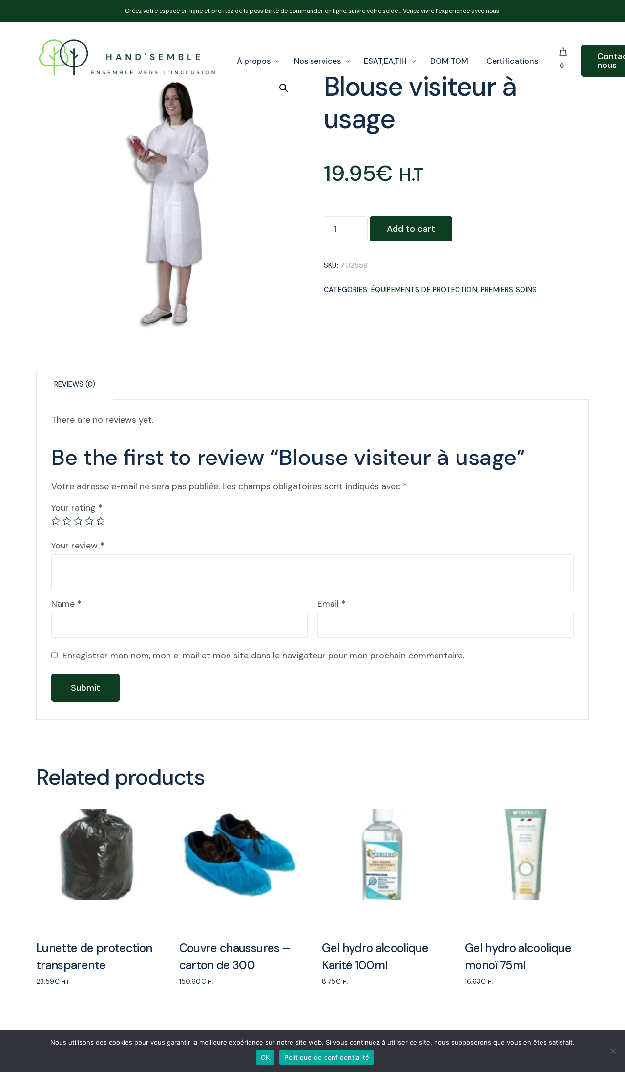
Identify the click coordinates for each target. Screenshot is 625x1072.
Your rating (77, 508)
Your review (77, 545)
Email (331, 604)
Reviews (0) (74, 384)
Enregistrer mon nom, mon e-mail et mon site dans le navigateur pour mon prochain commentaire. (263, 655)
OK (265, 1057)
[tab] (74, 384)
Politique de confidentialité (326, 1057)
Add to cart (411, 229)
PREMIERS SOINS (509, 289)
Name (66, 604)
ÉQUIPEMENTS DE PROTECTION (424, 289)
